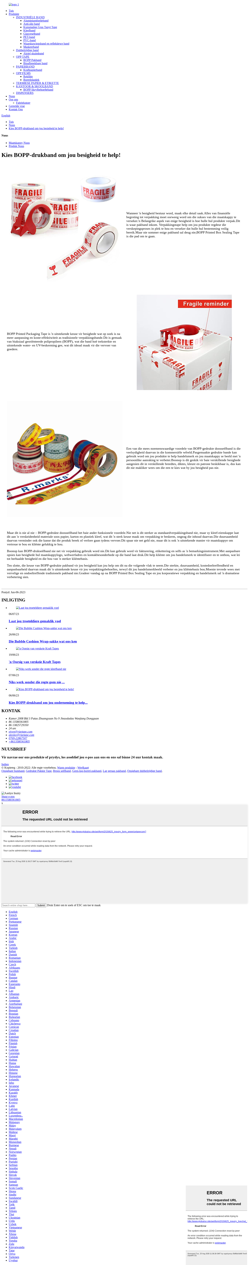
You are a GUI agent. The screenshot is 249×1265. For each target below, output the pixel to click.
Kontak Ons (16, 109)
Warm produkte (66, 767)
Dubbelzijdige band (27, 50)
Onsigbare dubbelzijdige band (144, 770)
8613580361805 (10, 799)
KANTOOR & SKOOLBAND (34, 86)
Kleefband (29, 30)
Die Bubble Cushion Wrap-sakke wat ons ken (43, 641)
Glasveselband (31, 33)
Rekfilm (28, 76)
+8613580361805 (19, 741)
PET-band (29, 37)
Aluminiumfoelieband (35, 20)
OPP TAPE (22, 56)
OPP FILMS (23, 73)
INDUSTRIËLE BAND (30, 17)
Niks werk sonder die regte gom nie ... (37, 682)
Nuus (12, 96)
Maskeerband (31, 46)
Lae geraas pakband (114, 770)
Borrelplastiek (31, 79)
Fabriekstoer (23, 102)
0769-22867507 (18, 738)
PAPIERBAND (25, 66)
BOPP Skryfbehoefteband (38, 89)
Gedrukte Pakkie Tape (39, 770)
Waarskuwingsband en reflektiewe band (46, 43)
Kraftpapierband (32, 69)
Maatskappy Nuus (19, 142)
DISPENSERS (25, 92)
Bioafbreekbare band (35, 63)
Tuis (11, 10)
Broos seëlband (62, 770)
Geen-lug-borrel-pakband (86, 770)
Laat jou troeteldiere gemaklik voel (35, 621)
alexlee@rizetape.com (21, 734)
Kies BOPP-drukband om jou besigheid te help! (36, 128)
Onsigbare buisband (12, 770)
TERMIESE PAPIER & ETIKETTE (37, 83)
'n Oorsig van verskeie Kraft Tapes (35, 662)
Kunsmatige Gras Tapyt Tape (40, 27)
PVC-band (29, 40)
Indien (5, 764)
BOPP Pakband (32, 60)
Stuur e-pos (8, 796)
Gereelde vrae (17, 106)
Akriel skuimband (33, 53)
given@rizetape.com (20, 731)
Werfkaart (83, 767)
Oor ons (13, 99)
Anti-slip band (31, 23)
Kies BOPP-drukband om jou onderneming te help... (48, 702)
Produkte (14, 14)
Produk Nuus (16, 146)
